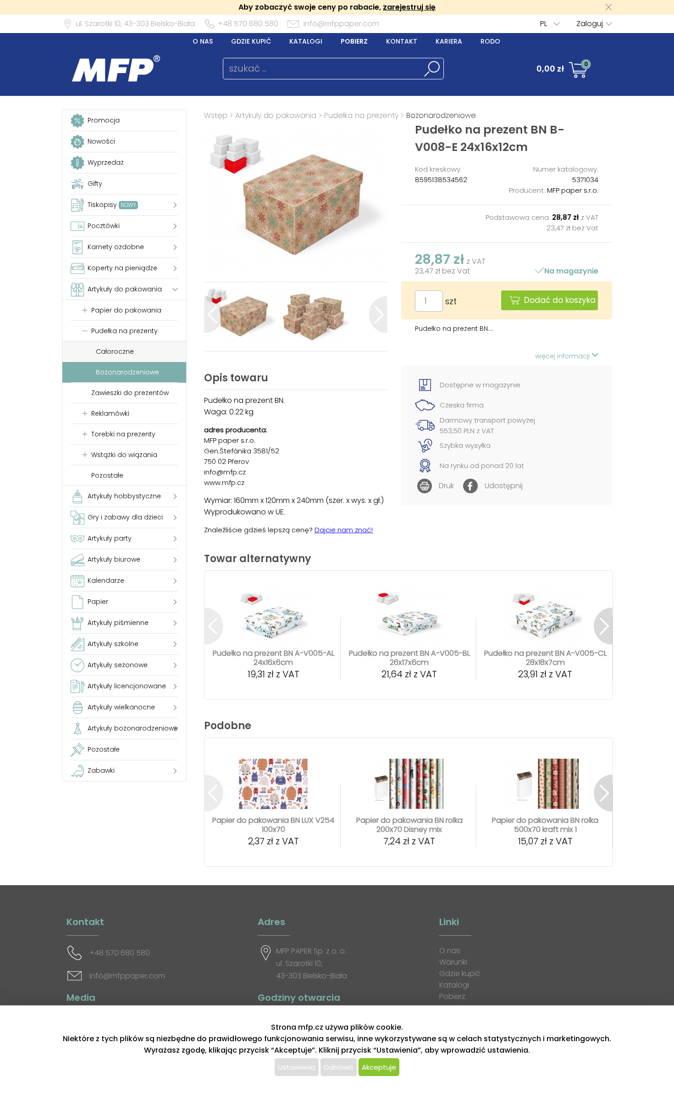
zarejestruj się (409, 7)
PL (543, 23)
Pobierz (354, 41)
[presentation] (213, 314)
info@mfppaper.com (341, 23)
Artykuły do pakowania (275, 115)
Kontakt (401, 41)
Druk (446, 485)
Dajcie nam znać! (344, 530)
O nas (203, 41)
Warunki (453, 962)
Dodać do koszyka (560, 300)
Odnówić (339, 1067)
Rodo (490, 41)
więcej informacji (563, 356)
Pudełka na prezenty (361, 115)
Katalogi (305, 41)
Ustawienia (296, 1067)
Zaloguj (589, 23)
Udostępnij (504, 485)
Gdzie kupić (251, 41)
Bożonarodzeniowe (441, 115)
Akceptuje (379, 1067)
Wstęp (215, 115)
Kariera (449, 41)
